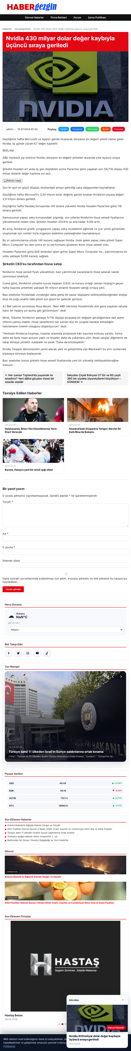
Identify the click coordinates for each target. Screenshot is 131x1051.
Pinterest (118, 129)
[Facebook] (9, 653)
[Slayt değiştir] (59, 1024)
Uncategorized (23, 29)
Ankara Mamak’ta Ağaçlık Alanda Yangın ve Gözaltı (33, 825)
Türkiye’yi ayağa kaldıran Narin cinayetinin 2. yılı (32, 836)
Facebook (77, 129)
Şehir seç (14, 623)
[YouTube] (37, 653)
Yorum (8, 501)
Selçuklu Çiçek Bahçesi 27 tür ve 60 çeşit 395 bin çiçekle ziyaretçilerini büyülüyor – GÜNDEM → (94, 378)
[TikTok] (47, 653)
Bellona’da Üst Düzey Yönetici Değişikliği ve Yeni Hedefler (38, 840)
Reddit (106, 129)
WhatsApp (92, 129)
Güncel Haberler (34, 17)
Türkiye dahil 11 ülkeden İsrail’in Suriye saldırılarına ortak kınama (40, 832)
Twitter (63, 129)
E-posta (9, 547)
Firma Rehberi (59, 17)
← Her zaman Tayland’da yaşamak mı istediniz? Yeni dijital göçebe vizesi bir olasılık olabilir (29, 378)
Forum (77, 17)
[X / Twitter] (18, 653)
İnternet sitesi (11, 560)
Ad (5, 533)
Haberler (7, 29)
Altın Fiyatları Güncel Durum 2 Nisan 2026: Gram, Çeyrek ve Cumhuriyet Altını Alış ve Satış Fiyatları (59, 829)
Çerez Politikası (97, 17)
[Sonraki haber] (120, 676)
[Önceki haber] (113, 676)
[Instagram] (28, 653)
